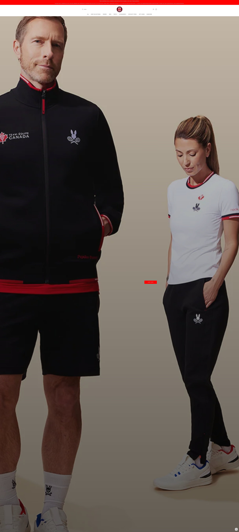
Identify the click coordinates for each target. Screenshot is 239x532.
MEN (110, 14)
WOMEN (104, 14)
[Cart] (156, 9)
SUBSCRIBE (149, 14)
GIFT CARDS (142, 14)
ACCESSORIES (122, 14)
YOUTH (115, 14)
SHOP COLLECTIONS (95, 14)
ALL (88, 14)
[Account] (153, 9)
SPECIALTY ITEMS (132, 14)
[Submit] (91, 9)
